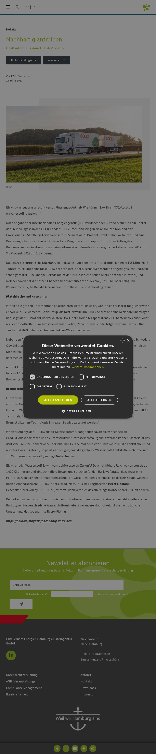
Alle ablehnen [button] (99, 400)
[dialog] (78, 377)
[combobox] (122, 341)
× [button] (128, 340)
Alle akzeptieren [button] (58, 400)
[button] (78, 411)
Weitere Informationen (88, 367)
